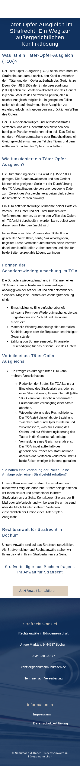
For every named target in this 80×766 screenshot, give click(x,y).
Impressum (42, 714)
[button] (74, 9)
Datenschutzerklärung (50, 723)
